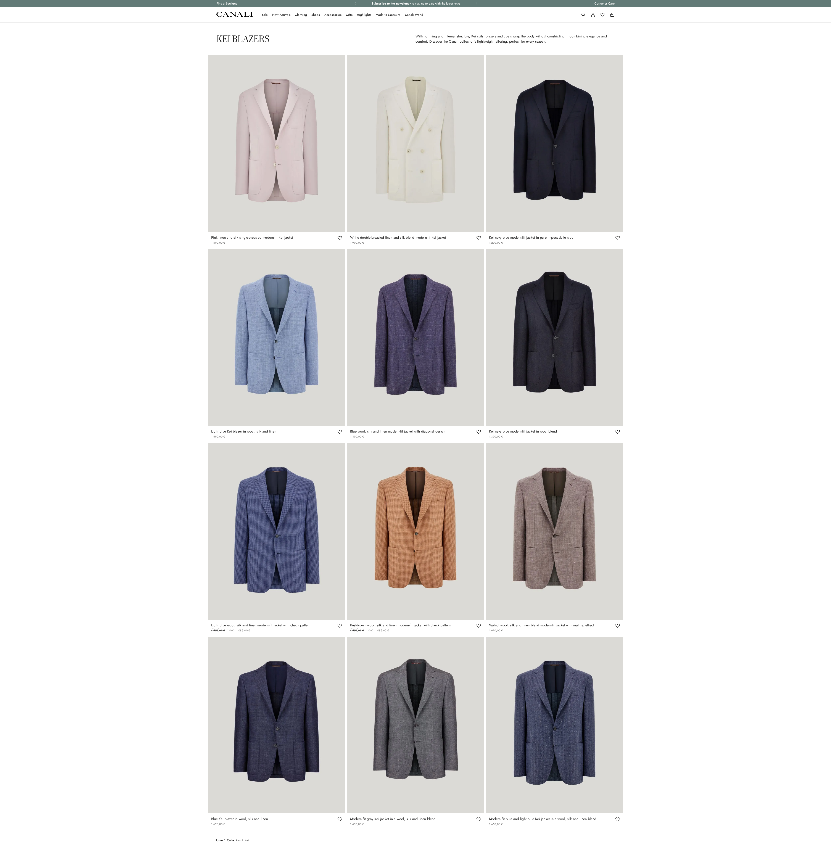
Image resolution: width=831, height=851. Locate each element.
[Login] (593, 15)
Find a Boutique (226, 3)
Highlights (364, 15)
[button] (583, 15)
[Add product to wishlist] (340, 237)
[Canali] (234, 15)
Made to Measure (388, 15)
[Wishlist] (602, 15)
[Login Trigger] (593, 15)
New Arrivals (281, 15)
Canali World (414, 15)
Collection (233, 840)
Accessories (332, 15)
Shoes (315, 15)
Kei (247, 840)
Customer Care (604, 3)
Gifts (349, 15)
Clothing (301, 15)
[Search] (583, 15)
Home (219, 840)
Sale (265, 15)
